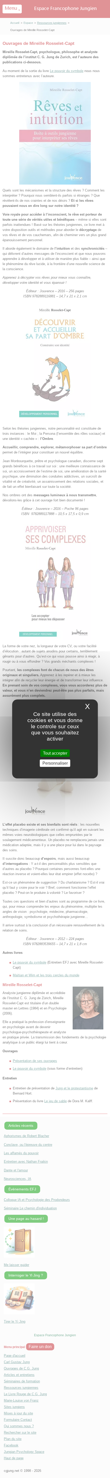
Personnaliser (55, 763)
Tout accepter (55, 753)
